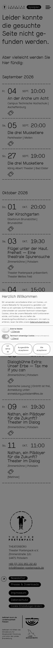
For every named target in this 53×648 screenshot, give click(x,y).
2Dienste (15, 332)
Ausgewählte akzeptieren (23, 349)
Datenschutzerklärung (39, 322)
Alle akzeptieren (42, 349)
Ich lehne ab (7, 349)
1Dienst (14, 339)
